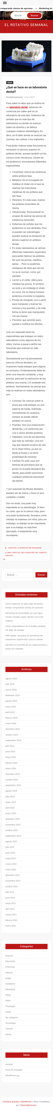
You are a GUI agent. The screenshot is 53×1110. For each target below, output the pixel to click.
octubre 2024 (11, 735)
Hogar (8, 978)
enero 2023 (10, 813)
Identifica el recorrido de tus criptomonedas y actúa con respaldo (26, 647)
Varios (8, 1034)
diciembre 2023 (12, 774)
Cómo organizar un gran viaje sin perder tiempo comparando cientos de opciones (24, 606)
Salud (9, 83)
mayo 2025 (10, 706)
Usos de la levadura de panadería (25, 548)
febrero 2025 (11, 718)
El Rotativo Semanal (26, 25)
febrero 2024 (11, 763)
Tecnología (10, 1023)
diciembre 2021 (12, 875)
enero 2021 (10, 926)
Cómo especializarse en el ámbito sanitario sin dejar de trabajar (25, 628)
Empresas (10, 967)
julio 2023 (9, 796)
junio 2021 (10, 897)
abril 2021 (10, 909)
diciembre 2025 (12, 695)
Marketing (10, 989)
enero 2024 (10, 768)
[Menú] (5, 3)
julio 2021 (9, 892)
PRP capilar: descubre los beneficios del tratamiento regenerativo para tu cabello (24, 637)
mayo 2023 (10, 802)
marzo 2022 (11, 864)
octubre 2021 (11, 886)
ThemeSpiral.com (28, 1105)
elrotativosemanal (14, 97)
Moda (8, 995)
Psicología (10, 1006)
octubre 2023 (11, 779)
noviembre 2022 (13, 824)
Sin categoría (11, 1017)
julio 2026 (9, 684)
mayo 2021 (10, 903)
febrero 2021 (11, 920)
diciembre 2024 (12, 729)
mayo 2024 (10, 757)
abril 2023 (10, 808)
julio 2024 (9, 746)
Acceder (9, 1064)
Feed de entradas (13, 1070)
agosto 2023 (11, 791)
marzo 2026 (11, 690)
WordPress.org (12, 1075)
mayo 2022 (10, 858)
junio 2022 (10, 853)
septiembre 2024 (13, 740)
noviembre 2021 (13, 881)
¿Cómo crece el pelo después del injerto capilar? (26, 554)
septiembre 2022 (13, 836)
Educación (10, 961)
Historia (9, 972)
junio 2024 (10, 751)
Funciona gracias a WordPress (17, 1101)
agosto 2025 (11, 701)
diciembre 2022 (12, 819)
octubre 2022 (11, 830)
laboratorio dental (18, 107)
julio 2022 (9, 847)
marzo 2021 (11, 914)
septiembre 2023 (13, 785)
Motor (8, 1000)
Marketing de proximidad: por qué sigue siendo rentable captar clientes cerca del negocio (24, 617)
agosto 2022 (11, 841)
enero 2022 (10, 869)
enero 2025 (10, 723)
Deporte (9, 955)
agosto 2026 (11, 678)
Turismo (9, 1028)
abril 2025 (10, 712)
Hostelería (10, 984)
